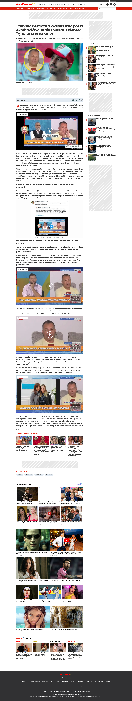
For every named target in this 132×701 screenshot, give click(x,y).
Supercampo (80, 681)
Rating (81, 8)
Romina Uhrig (21, 110)
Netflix (74, 4)
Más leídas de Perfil (94, 116)
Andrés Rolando (51, 8)
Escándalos (41, 4)
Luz (91, 681)
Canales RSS (35, 686)
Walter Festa (38, 105)
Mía (95, 681)
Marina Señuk (62, 8)
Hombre (58, 681)
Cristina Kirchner (67, 247)
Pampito (20, 474)
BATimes (107, 681)
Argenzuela (49, 474)
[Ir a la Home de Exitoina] (25, 4)
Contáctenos (57, 686)
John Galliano (40, 8)
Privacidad (67, 686)
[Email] (82, 100)
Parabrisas (65, 681)
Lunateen (100, 681)
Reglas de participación (86, 686)
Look (87, 681)
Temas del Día (20, 8)
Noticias (37, 681)
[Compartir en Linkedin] (79, 100)
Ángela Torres (73, 8)
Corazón (49, 4)
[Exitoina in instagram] (107, 4)
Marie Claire (45, 681)
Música (79, 4)
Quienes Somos (46, 686)
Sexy (84, 4)
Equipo (74, 686)
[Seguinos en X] (114, 4)
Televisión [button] (56, 4)
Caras (32, 681)
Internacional (65, 4)
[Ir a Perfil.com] (112, 1)
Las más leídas (92, 44)
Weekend (72, 681)
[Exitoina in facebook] (111, 4)
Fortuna (52, 681)
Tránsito (98, 686)
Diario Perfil (25, 681)
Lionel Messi (30, 8)
